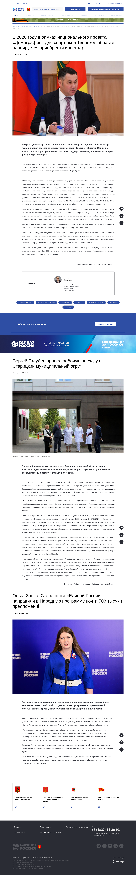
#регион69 (68, 307)
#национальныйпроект (96, 302)
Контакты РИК (20, 832)
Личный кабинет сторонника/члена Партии (105, 9)
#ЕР (79, 302)
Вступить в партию (117, 15)
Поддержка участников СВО (68, 20)
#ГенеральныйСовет (25, 302)
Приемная (84, 15)
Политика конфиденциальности (23, 864)
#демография (65, 302)
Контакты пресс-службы (50, 832)
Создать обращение (105, 324)
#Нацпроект (113, 302)
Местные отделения (67, 15)
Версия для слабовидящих (115, 3)
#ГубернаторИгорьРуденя (46, 302)
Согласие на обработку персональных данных (27, 868)
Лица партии (30, 15)
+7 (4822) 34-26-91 (106, 830)
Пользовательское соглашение (22, 863)
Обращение (75, 9)
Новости (36, 26)
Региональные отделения (77, 827)
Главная (14, 26)
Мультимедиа (99, 15)
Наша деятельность (47, 15)
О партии (15, 15)
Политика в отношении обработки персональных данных (31, 866)
